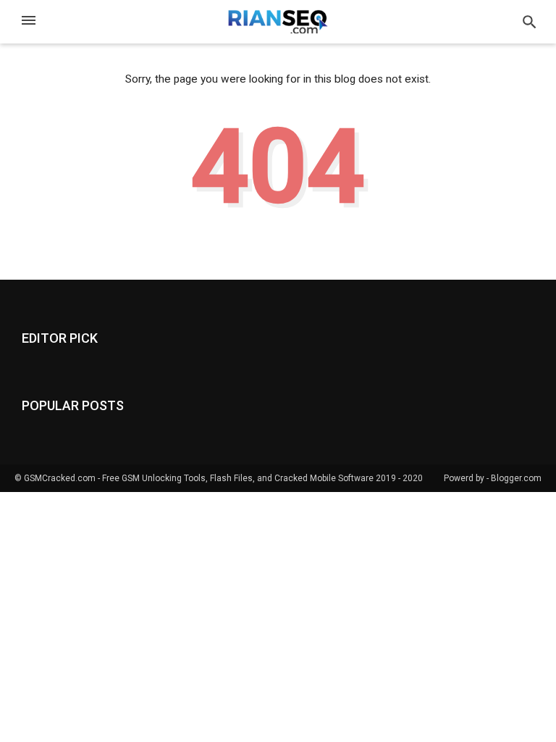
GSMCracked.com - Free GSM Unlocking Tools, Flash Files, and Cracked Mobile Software (199, 478)
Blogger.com (516, 478)
